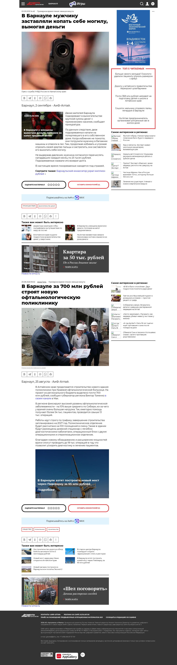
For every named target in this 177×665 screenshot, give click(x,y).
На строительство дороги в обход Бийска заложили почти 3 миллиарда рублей (48, 551)
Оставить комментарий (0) (88, 185)
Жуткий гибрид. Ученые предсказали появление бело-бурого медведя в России (139, 138)
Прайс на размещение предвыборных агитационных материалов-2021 (72, 617)
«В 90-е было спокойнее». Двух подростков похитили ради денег (137, 288)
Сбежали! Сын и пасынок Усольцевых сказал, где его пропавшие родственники (139, 334)
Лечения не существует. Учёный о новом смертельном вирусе (137, 182)
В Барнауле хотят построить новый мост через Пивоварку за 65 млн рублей (68, 482)
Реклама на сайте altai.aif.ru (76, 615)
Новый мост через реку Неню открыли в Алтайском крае (46, 559)
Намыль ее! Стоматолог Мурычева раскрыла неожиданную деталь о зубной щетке (138, 156)
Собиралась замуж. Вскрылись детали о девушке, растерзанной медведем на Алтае (137, 307)
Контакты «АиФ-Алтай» (51, 615)
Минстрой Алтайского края (34, 368)
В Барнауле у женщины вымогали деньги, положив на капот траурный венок (91, 228)
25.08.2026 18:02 (28, 282)
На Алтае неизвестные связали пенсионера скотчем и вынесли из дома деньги (92, 237)
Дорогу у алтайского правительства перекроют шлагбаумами (133, 87)
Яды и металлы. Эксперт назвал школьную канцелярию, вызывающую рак (136, 147)
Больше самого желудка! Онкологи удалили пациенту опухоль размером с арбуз (133, 76)
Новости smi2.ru (31, 273)
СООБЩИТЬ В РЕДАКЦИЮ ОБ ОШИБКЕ (121, 617)
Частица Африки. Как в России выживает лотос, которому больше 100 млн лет (138, 174)
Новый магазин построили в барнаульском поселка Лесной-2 (47, 568)
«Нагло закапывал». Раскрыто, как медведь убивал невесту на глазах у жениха (138, 316)
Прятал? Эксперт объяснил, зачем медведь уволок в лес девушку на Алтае (138, 165)
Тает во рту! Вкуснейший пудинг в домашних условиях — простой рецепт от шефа (138, 298)
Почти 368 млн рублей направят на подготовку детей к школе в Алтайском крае (133, 98)
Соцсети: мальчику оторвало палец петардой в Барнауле (133, 109)
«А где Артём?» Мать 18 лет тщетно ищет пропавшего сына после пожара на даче (138, 325)
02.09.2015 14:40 (28, 11)
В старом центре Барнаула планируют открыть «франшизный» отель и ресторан (91, 551)
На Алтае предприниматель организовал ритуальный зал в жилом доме (133, 120)
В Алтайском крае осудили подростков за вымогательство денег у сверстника (47, 237)
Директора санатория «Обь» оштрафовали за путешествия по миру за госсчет (47, 228)
